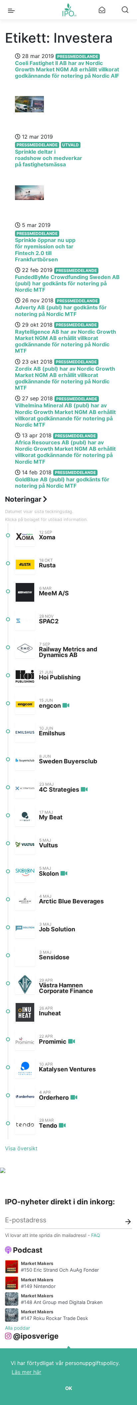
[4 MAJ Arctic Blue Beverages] (25, 900)
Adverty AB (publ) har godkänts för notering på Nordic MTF (61, 310)
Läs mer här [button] (26, 1372)
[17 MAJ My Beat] (25, 816)
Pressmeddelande (77, 56)
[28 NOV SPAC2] (25, 620)
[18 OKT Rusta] (25, 564)
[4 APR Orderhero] (25, 1096)
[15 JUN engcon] (25, 704)
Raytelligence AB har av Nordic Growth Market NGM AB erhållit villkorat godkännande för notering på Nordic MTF (65, 341)
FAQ (95, 1235)
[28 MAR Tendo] (25, 1124)
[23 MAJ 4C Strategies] (25, 788)
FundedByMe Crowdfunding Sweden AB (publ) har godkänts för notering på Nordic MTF (67, 283)
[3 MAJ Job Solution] (25, 928)
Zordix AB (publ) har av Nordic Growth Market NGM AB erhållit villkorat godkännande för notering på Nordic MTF (65, 378)
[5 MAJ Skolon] (25, 872)
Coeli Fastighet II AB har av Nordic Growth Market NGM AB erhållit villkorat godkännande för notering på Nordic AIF (67, 69)
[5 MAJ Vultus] (25, 844)
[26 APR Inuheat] (25, 1012)
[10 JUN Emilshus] (25, 732)
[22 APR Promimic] (25, 1040)
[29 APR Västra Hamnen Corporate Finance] (25, 984)
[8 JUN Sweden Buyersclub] (25, 760)
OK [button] (68, 1388)
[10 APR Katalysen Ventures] (25, 1068)
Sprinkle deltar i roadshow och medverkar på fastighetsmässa (48, 158)
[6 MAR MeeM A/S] (25, 592)
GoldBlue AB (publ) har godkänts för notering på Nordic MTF (62, 482)
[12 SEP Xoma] (25, 536)
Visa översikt (21, 1148)
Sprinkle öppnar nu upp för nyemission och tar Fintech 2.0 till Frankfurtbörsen (45, 250)
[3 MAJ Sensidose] (25, 956)
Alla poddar (17, 1328)
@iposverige (36, 1336)
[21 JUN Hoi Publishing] (25, 676)
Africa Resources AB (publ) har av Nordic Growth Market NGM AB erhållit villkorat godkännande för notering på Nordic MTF (65, 452)
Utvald (70, 144)
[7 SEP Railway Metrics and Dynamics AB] (25, 648)
